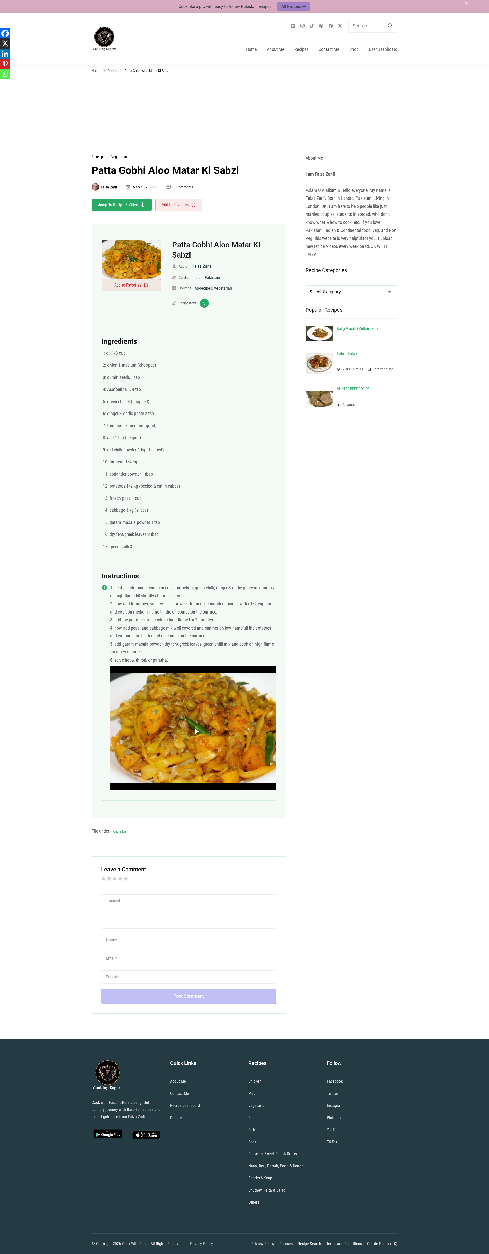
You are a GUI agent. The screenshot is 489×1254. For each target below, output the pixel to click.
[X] (5, 43)
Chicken (254, 1081)
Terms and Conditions (344, 1243)
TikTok (332, 1141)
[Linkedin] (5, 54)
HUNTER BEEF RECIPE (353, 389)
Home (251, 49)
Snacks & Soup (260, 1178)
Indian (198, 277)
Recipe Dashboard (185, 1105)
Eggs (252, 1141)
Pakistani (212, 277)
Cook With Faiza (135, 1243)
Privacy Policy (201, 1243)
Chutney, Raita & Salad (267, 1190)
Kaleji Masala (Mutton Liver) (357, 328)
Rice (251, 1117)
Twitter (332, 1093)
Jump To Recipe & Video (118, 204)
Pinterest (334, 1117)
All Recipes (291, 6)
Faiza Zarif (109, 187)
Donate (176, 1117)
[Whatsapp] (5, 74)
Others (253, 1202)
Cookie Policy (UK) (382, 1243)
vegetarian (119, 831)
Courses (286, 1243)
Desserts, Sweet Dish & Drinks (272, 1153)
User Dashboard (383, 49)
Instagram (335, 1105)
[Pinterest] (5, 64)
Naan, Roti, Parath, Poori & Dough (275, 1166)
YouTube (334, 1129)
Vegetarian (119, 157)
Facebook (335, 1081)
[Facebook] (5, 33)
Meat (252, 1093)
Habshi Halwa (347, 353)
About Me (275, 49)
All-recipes (99, 157)
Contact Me (329, 49)
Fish (251, 1129)
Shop (354, 49)
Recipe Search (309, 1243)
